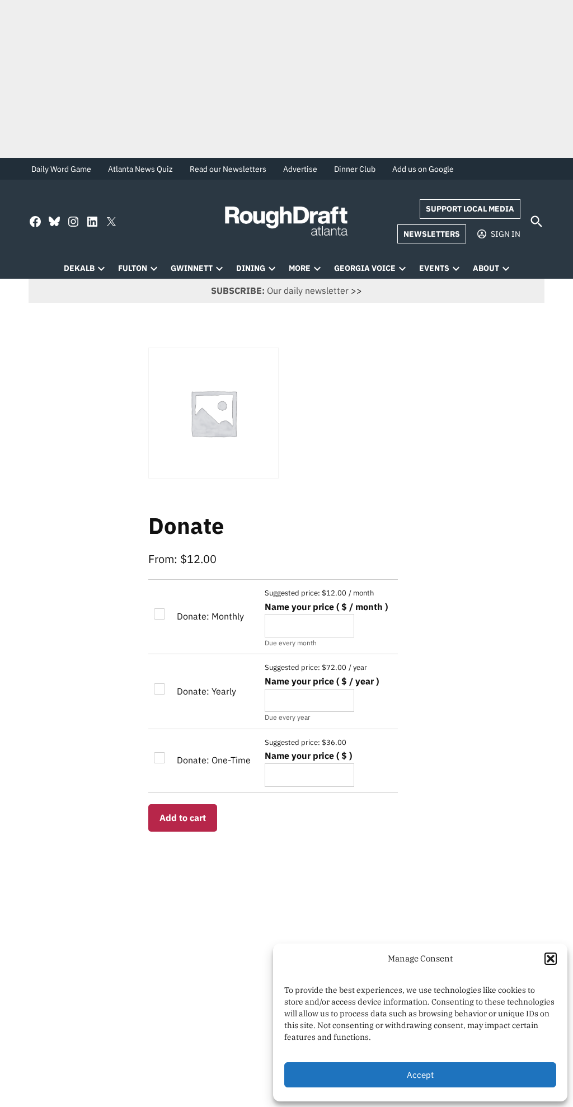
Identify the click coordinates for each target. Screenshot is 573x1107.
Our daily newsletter (280, 290)
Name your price (326, 606)
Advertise (300, 169)
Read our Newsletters (228, 169)
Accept (420, 1075)
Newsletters (431, 234)
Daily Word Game (61, 169)
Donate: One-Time (214, 760)
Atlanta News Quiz (140, 169)
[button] (550, 958)
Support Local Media (470, 209)
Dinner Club (354, 169)
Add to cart (182, 817)
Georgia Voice (365, 268)
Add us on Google (423, 169)
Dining (250, 268)
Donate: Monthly (210, 616)
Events (434, 268)
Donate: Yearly (206, 691)
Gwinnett (192, 268)
